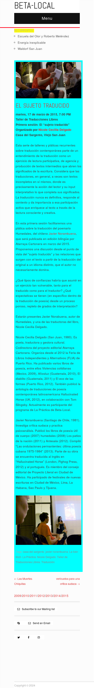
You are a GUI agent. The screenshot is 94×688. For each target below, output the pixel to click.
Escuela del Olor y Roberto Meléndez (43, 36)
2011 (33, 596)
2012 (41, 596)
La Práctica (29, 557)
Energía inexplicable (32, 42)
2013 (49, 596)
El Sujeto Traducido (42, 105)
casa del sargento (33, 552)
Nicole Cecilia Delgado (54, 130)
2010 (25, 596)
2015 (64, 596)
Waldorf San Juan (30, 49)
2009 (17, 596)
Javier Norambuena (62, 233)
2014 (57, 596)
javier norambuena (56, 552)
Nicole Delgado (46, 557)
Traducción (48, 562)
